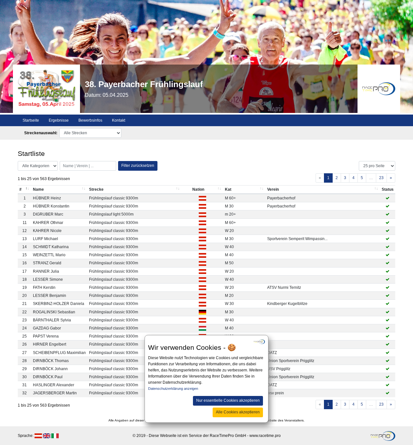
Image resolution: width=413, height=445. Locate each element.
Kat (228, 189)
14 (24, 247)
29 (24, 369)
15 (24, 255)
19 (24, 287)
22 (24, 312)
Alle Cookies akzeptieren (238, 412)
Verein (273, 189)
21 (24, 303)
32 (24, 393)
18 (24, 279)
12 (24, 230)
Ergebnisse (59, 120)
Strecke (96, 189)
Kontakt (118, 120)
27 (24, 352)
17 (24, 271)
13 (24, 239)
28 (24, 361)
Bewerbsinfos (90, 120)
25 (24, 336)
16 (24, 263)
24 (24, 328)
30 (24, 377)
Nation (198, 189)
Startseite (31, 120)
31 (24, 385)
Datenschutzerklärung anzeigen (173, 389)
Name (38, 189)
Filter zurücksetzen (137, 165)
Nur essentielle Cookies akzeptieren (228, 400)
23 (381, 178)
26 (24, 344)
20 (24, 295)
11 (25, 222)
